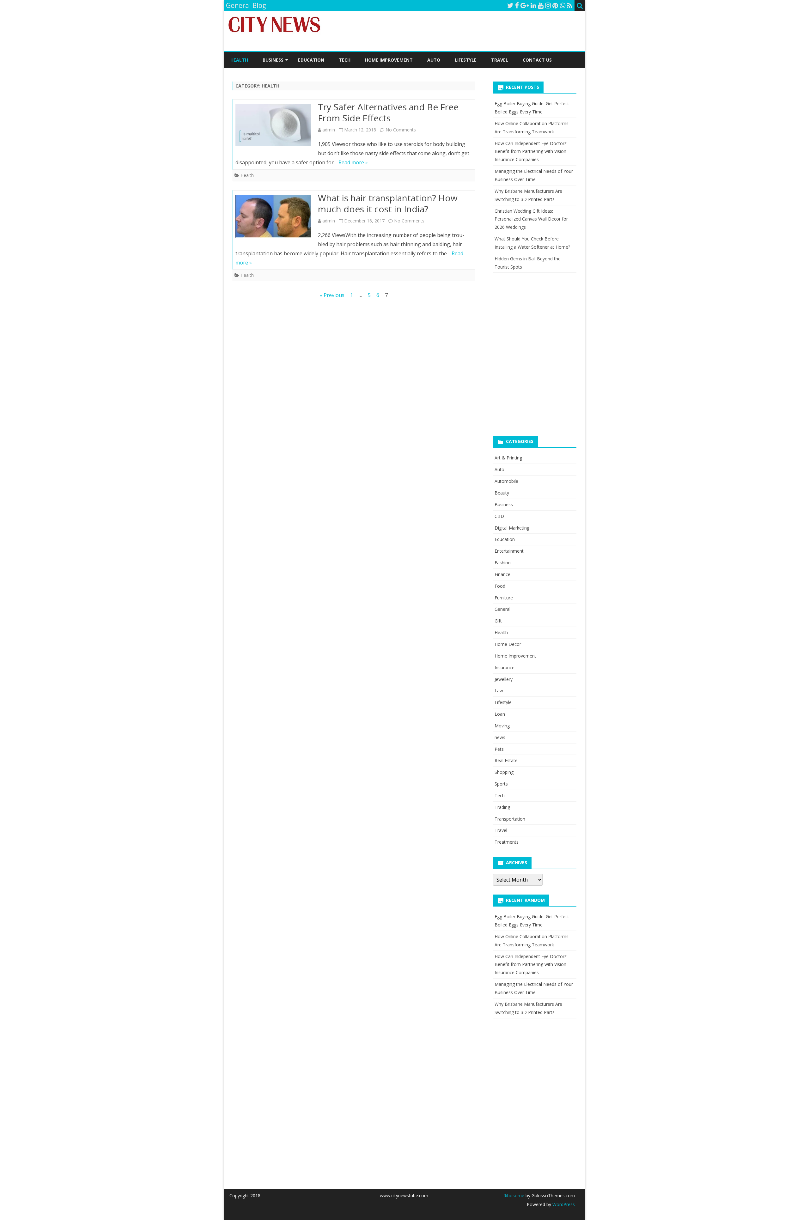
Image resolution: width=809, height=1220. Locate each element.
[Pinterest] (555, 5)
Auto (433, 60)
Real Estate (506, 760)
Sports (501, 784)
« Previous (332, 295)
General (502, 609)
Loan (500, 714)
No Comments (401, 130)
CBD (499, 516)
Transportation (510, 819)
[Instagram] (548, 5)
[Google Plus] (524, 5)
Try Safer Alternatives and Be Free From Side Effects (388, 112)
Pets (499, 749)
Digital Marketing (512, 528)
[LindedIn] (533, 5)
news (500, 737)
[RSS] (569, 5)
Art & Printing (508, 458)
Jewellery (504, 679)
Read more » (353, 162)
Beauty (502, 493)
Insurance (504, 668)
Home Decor (508, 644)
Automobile (506, 481)
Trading (502, 807)
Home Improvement (389, 60)
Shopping (504, 772)
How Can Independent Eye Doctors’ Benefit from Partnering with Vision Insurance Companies (531, 151)
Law (499, 691)
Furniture (504, 598)
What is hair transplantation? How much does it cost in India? (388, 203)
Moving (502, 726)
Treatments (507, 842)
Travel (499, 60)
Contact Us (537, 60)
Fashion (503, 563)
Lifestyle (466, 60)
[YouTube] (541, 5)
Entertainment (509, 551)
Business (273, 60)
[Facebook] (517, 5)
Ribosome (513, 1196)
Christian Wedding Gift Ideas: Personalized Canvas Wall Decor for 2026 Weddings (531, 219)
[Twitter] (510, 5)
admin (328, 130)
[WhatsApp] (562, 5)
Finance (502, 574)
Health (239, 60)
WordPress (563, 1204)
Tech (344, 60)
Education (311, 60)
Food (500, 586)
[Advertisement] (540, 361)
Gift (498, 621)
